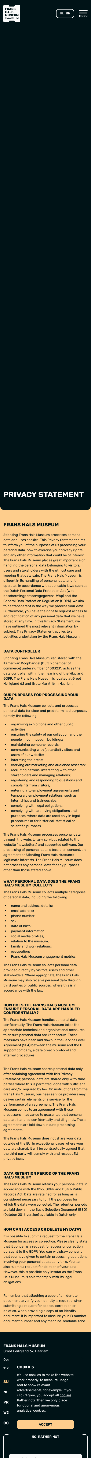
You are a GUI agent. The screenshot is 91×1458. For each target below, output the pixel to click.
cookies (65, 1395)
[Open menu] (83, 13)
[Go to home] (11, 13)
